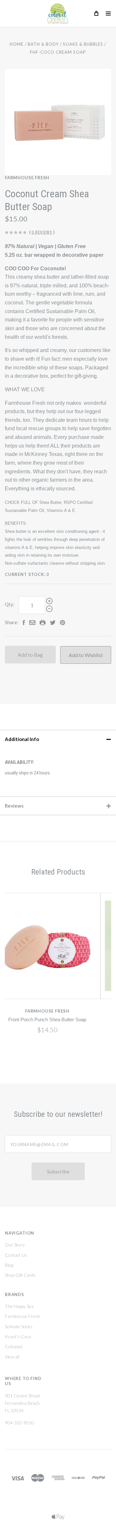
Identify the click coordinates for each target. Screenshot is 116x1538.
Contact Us (16, 1255)
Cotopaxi (13, 1346)
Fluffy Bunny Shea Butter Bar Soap (77, 1019)
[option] (58, 122)
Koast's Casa (18, 1336)
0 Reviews (42, 232)
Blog (9, 1265)
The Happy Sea (19, 1306)
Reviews (14, 806)
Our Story (15, 1244)
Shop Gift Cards (20, 1275)
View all (12, 1356)
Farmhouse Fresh (27, 177)
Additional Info (22, 739)
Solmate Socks (19, 1326)
